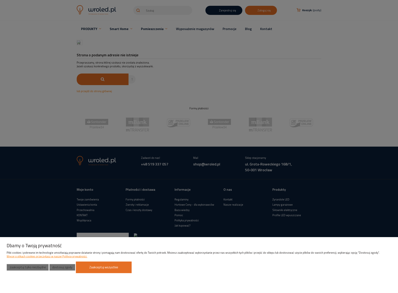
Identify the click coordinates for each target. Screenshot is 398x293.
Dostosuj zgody (62, 267)
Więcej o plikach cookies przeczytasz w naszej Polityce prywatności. (47, 256)
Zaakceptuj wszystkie (103, 267)
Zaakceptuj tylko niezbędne (28, 267)
